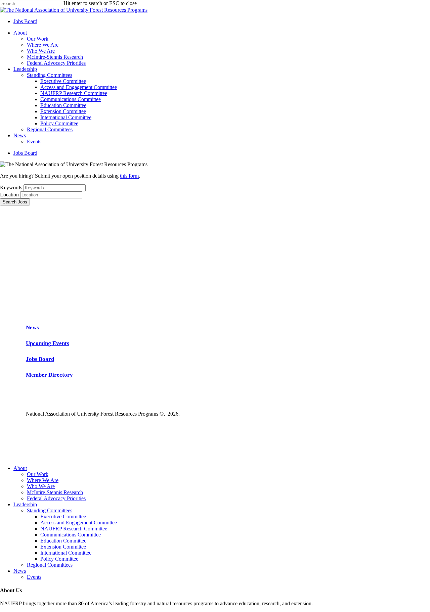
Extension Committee (63, 547)
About (20, 468)
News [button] (32, 327)
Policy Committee (59, 559)
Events (34, 577)
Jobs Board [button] (40, 359)
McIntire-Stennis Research (55, 492)
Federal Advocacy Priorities (56, 498)
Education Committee (63, 541)
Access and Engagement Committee (78, 522)
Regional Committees (50, 565)
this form (129, 176)
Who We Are (41, 486)
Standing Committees (49, 510)
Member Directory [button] (49, 375)
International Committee (65, 553)
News (19, 571)
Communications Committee (70, 534)
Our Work (37, 474)
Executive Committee (63, 516)
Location (9, 194)
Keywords (11, 187)
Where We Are (42, 480)
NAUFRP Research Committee (73, 528)
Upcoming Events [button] (47, 343)
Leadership (25, 504)
